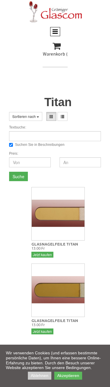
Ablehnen (39, 375)
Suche (18, 176)
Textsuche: (17, 127)
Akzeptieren (68, 375)
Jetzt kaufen (42, 254)
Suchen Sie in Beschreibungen (40, 145)
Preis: (13, 153)
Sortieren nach (24, 116)
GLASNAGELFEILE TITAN (54, 244)
